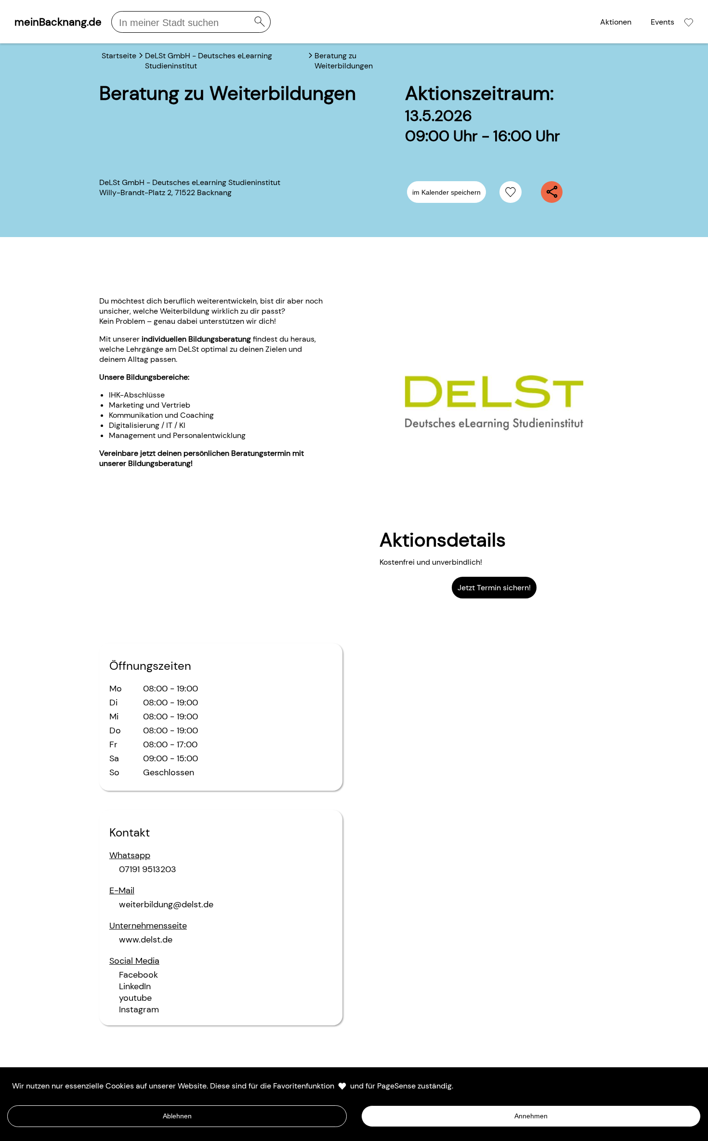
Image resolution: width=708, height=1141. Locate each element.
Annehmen (531, 1116)
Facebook (138, 975)
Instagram (139, 1009)
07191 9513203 (147, 869)
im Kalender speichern (446, 192)
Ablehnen (177, 1116)
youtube (135, 998)
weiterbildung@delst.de (166, 904)
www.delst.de (145, 939)
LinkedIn (135, 986)
